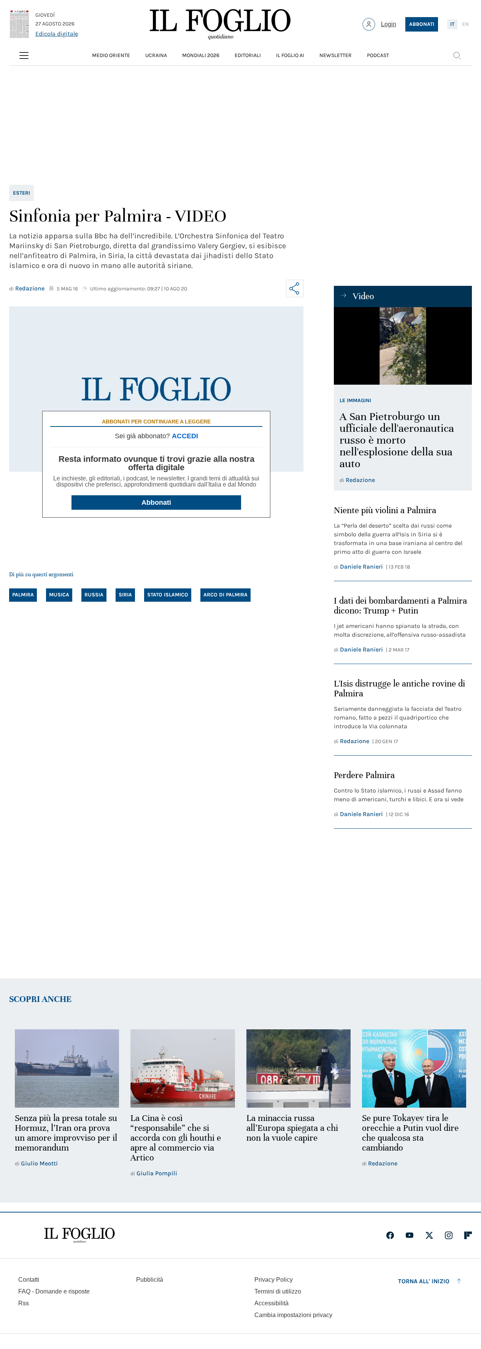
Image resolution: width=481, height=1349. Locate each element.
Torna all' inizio (423, 1281)
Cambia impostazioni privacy (293, 1315)
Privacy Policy (273, 1279)
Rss (23, 1303)
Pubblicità (149, 1279)
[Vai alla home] (220, 24)
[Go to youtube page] (409, 1235)
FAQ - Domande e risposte (54, 1291)
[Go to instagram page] (448, 1235)
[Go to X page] (429, 1235)
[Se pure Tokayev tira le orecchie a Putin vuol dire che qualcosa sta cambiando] (414, 1068)
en (465, 24)
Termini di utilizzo (277, 1291)
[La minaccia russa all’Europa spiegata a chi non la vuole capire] (298, 1068)
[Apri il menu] (24, 55)
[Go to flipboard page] (468, 1235)
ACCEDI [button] (185, 436)
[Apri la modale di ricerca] (457, 55)
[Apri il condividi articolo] (294, 288)
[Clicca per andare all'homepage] (79, 1235)
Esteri (21, 193)
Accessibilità (271, 1303)
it (452, 24)
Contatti (28, 1279)
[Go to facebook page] (390, 1235)
